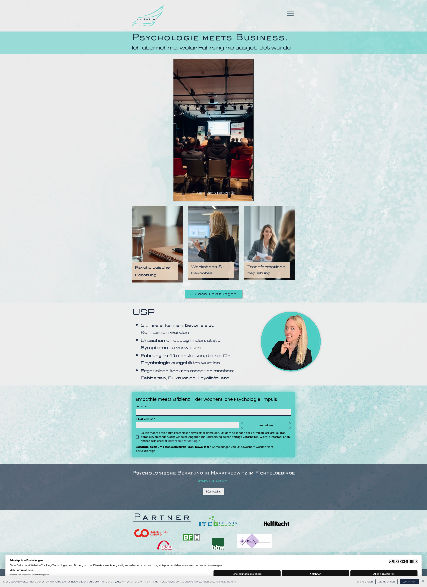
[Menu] (290, 13)
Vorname (142, 406)
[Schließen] (423, 581)
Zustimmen (409, 581)
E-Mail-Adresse (145, 419)
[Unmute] (183, 196)
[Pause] (178, 196)
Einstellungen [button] (365, 581)
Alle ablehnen (386, 581)
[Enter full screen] (249, 196)
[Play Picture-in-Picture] (243, 196)
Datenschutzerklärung (223, 581)
